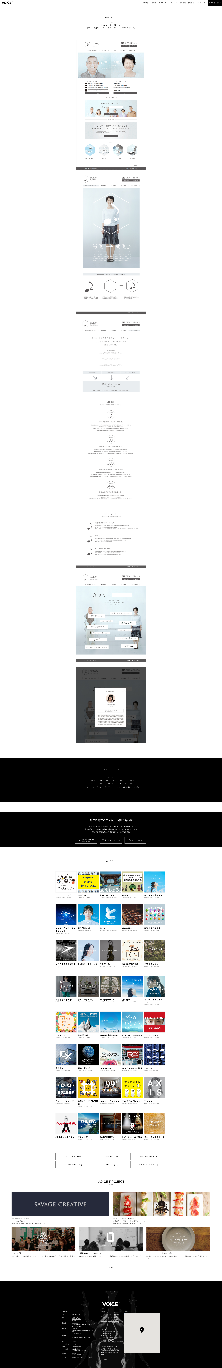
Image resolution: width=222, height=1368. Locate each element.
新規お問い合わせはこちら (110, 1337)
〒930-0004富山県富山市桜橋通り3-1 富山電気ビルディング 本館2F (84, 1330)
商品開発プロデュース (110, 1316)
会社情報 (183, 3)
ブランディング (73, 1156)
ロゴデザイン (111, 1165)
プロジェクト (163, 3)
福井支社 (64, 1323)
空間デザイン (103, 1322)
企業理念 (145, 3)
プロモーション (111, 1156)
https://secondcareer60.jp (111, 769)
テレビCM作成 (112, 1319)
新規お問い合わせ (215, 3)
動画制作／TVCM (73, 1165)
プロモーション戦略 (111, 1314)
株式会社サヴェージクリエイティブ (80, 1350)
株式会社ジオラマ (76, 1349)
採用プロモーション (148, 1165)
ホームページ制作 (148, 1156)
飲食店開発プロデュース (113, 1321)
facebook (105, 1359)
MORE (111, 1267)
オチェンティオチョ (76, 1354)
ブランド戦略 (103, 1314)
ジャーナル (173, 3)
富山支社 (64, 1328)
